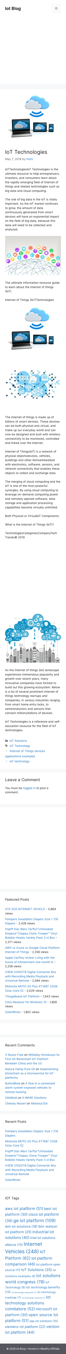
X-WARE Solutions (34, 1097)
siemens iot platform (25, 1327)
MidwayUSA (39, 1103)
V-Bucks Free (14, 1054)
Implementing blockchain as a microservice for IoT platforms (31, 1073)
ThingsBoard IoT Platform (22, 996)
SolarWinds (12, 1012)
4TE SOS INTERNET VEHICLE (25, 909)
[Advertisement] (33, 51)
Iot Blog (13, 8)
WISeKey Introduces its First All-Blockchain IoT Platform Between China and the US (32, 1059)
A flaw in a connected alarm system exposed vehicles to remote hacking (30, 1088)
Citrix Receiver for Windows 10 (26, 1002)
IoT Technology (20, 746)
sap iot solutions (43, 1321)
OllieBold (11, 1097)
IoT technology (19, 761)
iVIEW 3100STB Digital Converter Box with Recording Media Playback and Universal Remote (30, 976)
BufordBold (12, 1083)
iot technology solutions (33, 1298)
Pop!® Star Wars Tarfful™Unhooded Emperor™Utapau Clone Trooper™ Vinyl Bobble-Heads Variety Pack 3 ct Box (31, 933)
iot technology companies (24, 1292)
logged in (29, 788)
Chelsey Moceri (15, 1103)
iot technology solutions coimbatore (28, 1303)
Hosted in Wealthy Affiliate (44, 1348)
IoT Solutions (18, 740)
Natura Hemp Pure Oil (20, 1069)
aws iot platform (24, 1208)
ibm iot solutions (21, 1226)
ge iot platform (34, 1220)
